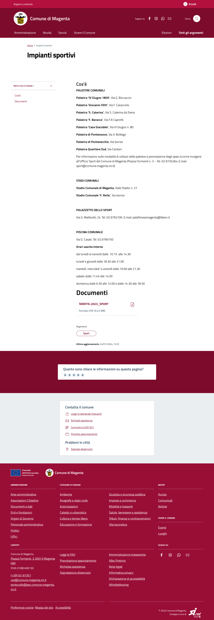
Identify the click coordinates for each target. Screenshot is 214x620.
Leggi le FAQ (67, 554)
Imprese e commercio (122, 500)
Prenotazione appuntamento (78, 560)
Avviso (162, 494)
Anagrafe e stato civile (74, 500)
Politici (15, 530)
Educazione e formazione (76, 524)
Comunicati (165, 500)
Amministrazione (25, 32)
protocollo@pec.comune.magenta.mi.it (33, 587)
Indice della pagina (23, 85)
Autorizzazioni (69, 506)
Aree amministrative (23, 494)
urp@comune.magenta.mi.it (28, 580)
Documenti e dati (21, 506)
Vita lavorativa (118, 524)
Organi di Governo (22, 518)
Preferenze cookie (22, 607)
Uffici (14, 536)
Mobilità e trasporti (121, 506)
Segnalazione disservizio (75, 572)
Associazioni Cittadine (24, 500)
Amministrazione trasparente (127, 554)
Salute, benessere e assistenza (128, 512)
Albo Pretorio (117, 560)
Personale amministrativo (27, 524)
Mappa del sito (44, 607)
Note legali (115, 566)
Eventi (162, 527)
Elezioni (167, 32)
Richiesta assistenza (72, 566)
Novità (47, 32)
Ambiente (66, 494)
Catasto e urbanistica (73, 512)
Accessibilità (63, 607)
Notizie (162, 506)
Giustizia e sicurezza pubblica (127, 494)
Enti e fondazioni (21, 512)
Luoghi (162, 533)
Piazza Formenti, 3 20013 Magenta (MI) (33, 561)
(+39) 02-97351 (21, 575)
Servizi (62, 32)
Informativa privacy (121, 572)
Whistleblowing (119, 584)
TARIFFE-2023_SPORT (93, 304)
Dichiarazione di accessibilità (127, 578)
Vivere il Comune (84, 32)
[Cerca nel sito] (196, 18)
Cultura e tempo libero (74, 518)
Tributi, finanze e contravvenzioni (130, 518)
